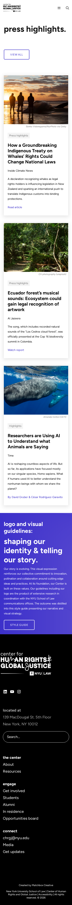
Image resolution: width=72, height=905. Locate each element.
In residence (13, 811)
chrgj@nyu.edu (16, 838)
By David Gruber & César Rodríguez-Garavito (35, 497)
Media (8, 844)
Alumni (9, 804)
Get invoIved (14, 790)
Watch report (16, 350)
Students (11, 797)
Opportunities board (20, 818)
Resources (12, 771)
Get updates (13, 851)
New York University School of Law (25, 891)
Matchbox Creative (42, 885)
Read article (15, 207)
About (8, 764)
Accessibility (45, 894)
